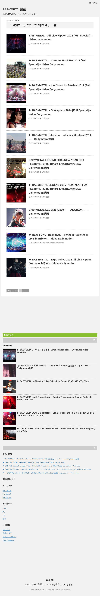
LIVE (43, 44)
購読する (9, 335)
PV (4, 512)
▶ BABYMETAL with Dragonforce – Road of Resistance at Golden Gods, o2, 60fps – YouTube (41, 466)
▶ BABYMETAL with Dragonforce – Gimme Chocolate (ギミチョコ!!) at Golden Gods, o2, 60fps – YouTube (47, 469)
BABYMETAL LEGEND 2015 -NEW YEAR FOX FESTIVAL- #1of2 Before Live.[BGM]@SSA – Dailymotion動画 (56, 164)
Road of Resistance (57, 243)
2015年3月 (7, 494)
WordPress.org (9, 540)
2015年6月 (7, 491)
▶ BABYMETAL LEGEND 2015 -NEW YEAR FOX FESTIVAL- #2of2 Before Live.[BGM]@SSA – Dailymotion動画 (58, 188)
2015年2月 (7, 498)
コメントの (9, 537)
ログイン (6, 530)
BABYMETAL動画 (14, 9)
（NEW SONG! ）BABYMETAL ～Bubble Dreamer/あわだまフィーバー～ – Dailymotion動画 (41, 459)
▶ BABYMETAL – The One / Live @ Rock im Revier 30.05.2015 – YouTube (53, 381)
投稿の (7, 533)
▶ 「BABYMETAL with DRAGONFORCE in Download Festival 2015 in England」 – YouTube (41, 473)
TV (4, 515)
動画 (47, 44)
